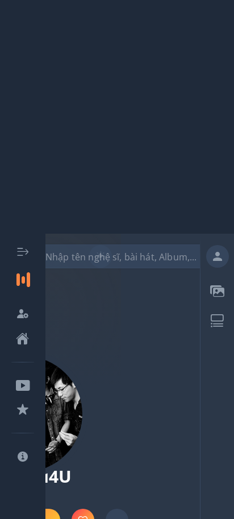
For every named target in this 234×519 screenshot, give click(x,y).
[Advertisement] (117, 117)
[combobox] (124, 256)
